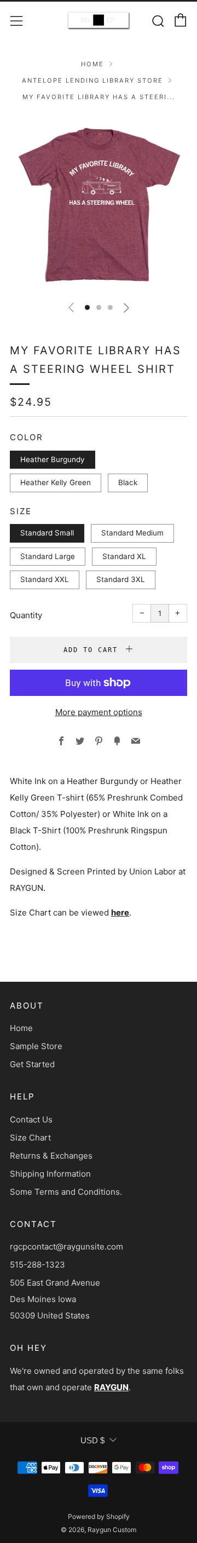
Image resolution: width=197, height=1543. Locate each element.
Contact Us (31, 1119)
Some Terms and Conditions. (66, 1192)
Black (127, 482)
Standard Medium (132, 532)
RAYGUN (111, 1387)
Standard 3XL (120, 579)
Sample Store (36, 1046)
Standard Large (47, 556)
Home (92, 64)
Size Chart (30, 1137)
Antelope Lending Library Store (92, 80)
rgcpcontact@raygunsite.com (66, 1246)
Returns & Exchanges (51, 1155)
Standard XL (124, 556)
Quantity (26, 615)
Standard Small (47, 532)
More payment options (98, 712)
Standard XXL (44, 579)
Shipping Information (50, 1173)
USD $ (92, 1440)
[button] (87, 307)
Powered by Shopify (99, 1516)
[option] (98, 203)
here (120, 912)
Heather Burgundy (52, 459)
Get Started (32, 1064)
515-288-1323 (37, 1264)
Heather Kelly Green (55, 482)
